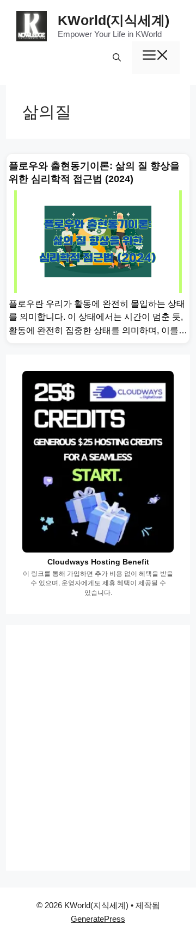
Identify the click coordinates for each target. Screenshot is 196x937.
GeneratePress (98, 918)
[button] (117, 57)
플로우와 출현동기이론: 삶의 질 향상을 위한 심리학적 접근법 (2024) (94, 172)
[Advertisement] (98, 748)
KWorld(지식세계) (113, 20)
